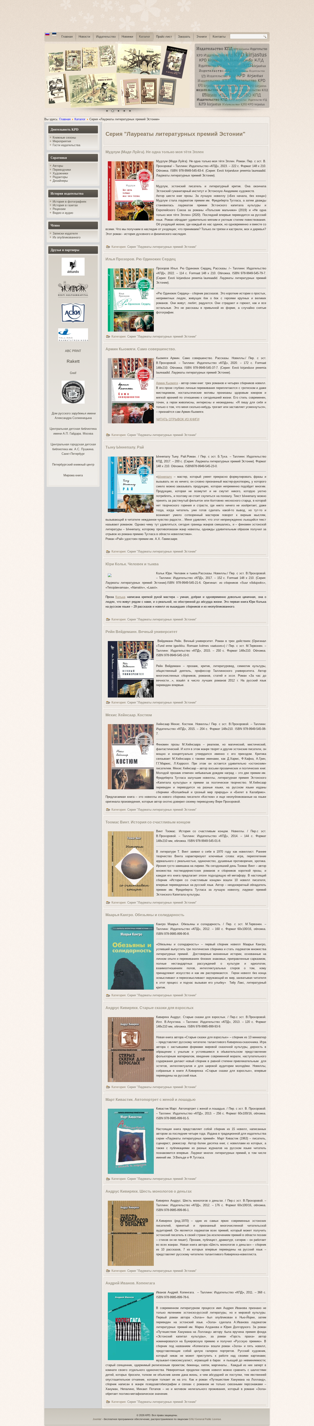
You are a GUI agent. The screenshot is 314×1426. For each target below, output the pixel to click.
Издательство (106, 36)
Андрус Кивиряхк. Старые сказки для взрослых (150, 1008)
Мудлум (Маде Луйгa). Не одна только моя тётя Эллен (155, 152)
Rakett (73, 361)
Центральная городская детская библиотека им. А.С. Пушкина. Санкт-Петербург (73, 449)
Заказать (184, 36)
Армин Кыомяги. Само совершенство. (141, 349)
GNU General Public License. (205, 1419)
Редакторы (60, 177)
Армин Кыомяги (167, 383)
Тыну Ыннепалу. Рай (125, 447)
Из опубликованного (66, 237)
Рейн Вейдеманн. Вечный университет (141, 632)
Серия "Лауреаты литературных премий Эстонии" (162, 246)
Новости (84, 36)
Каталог (144, 36)
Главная (67, 36)
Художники (60, 173)
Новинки (127, 36)
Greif (73, 373)
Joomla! (97, 1419)
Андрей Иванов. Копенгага (130, 1283)
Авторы (58, 165)
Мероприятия (62, 141)
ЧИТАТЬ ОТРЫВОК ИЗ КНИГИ (177, 419)
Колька (120, 597)
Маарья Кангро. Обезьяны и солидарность (145, 915)
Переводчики (62, 169)
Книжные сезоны (64, 137)
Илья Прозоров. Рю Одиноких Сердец (141, 259)
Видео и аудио (63, 213)
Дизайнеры (60, 180)
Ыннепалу (165, 476)
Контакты (219, 36)
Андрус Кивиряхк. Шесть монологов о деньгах (149, 1191)
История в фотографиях (69, 201)
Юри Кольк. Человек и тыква (132, 564)
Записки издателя (65, 233)
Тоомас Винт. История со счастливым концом (148, 822)
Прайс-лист (164, 36)
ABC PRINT (73, 351)
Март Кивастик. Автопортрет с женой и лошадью (151, 1100)
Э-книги (201, 36)
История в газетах (65, 205)
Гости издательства (66, 145)
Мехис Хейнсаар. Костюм (129, 715)
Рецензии (59, 209)
